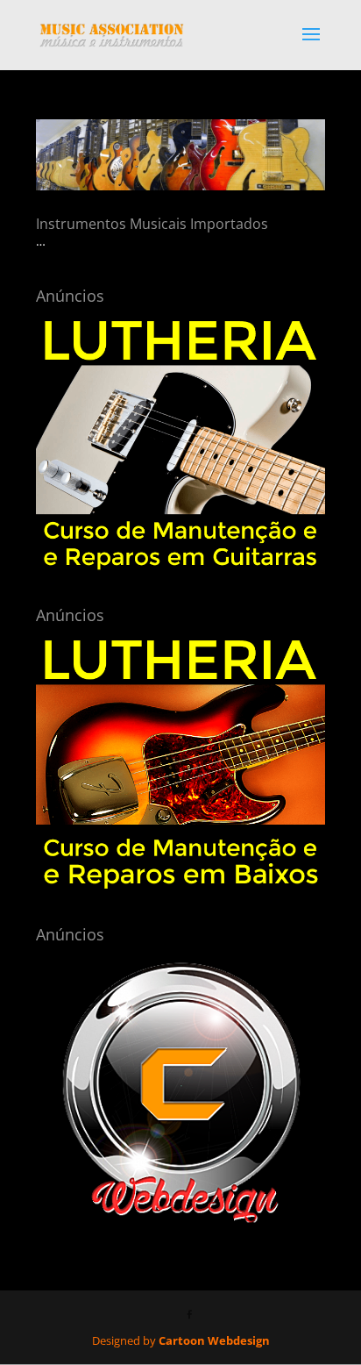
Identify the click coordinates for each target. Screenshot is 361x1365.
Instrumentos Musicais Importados (152, 223)
